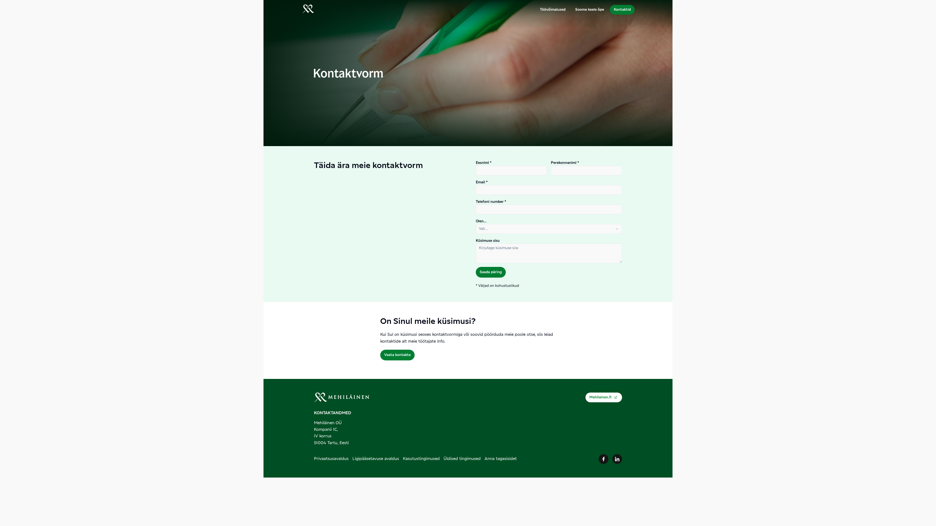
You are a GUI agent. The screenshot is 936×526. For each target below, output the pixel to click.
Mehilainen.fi (600, 397)
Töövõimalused (553, 9)
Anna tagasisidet (501, 459)
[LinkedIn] (617, 459)
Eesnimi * (483, 163)
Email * (482, 182)
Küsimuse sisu (488, 241)
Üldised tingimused (462, 459)
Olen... (481, 221)
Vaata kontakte (397, 355)
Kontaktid (622, 9)
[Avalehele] (308, 10)
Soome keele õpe (589, 9)
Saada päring (491, 272)
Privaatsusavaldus (331, 459)
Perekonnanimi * (565, 163)
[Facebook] (603, 459)
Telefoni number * (491, 202)
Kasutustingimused (421, 459)
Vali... (483, 229)
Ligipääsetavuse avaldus (375, 459)
